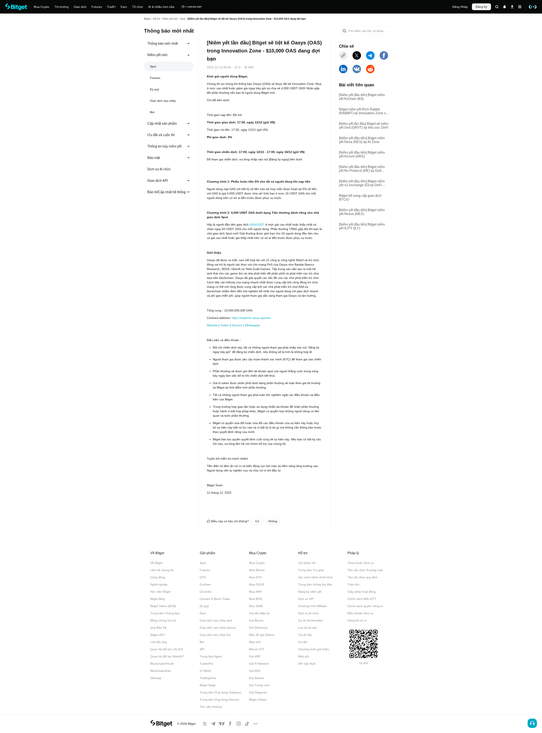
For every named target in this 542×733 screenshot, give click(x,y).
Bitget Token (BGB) (163, 606)
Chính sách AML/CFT (361, 599)
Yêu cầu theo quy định (362, 577)
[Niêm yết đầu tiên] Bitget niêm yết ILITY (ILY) (362, 226)
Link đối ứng (158, 642)
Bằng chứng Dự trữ (163, 620)
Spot (182, 18)
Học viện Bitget (160, 591)
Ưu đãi (302, 642)
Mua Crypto (257, 563)
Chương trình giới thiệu (313, 649)
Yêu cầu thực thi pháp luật (365, 570)
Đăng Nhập (460, 6)
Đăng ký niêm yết (309, 591)
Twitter (224, 325)
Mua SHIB (256, 606)
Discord (237, 325)
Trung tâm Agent (211, 656)
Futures (155, 78)
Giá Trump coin (259, 685)
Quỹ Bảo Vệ (158, 627)
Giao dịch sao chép (163, 100)
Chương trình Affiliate (312, 606)
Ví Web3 (205, 670)
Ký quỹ (154, 89)
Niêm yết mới (170, 18)
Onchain (205, 584)
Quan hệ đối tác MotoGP (167, 656)
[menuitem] (168, 43)
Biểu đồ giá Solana (261, 635)
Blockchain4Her (160, 670)
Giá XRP (254, 656)
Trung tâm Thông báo (165, 613)
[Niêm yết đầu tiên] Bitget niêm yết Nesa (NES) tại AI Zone (362, 140)
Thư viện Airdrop (211, 706)
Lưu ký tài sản (307, 627)
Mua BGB (255, 599)
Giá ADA (254, 670)
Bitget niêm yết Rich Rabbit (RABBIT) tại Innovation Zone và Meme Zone (363, 111)
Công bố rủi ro (357, 620)
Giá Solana (256, 678)
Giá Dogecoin (258, 692)
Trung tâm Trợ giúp (311, 570)
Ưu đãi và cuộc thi (161, 135)
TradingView (208, 678)
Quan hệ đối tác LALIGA (166, 649)
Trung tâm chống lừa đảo (315, 584)
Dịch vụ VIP (306, 599)
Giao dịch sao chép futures (218, 627)
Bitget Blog (157, 599)
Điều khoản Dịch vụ (360, 613)
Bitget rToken (258, 699)
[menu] (168, 119)
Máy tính (255, 642)
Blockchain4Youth (162, 663)
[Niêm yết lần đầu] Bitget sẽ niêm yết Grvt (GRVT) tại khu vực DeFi (364, 125)
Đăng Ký (481, 6)
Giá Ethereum (258, 627)
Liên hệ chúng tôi (161, 570)
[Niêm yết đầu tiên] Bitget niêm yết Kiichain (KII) (362, 97)
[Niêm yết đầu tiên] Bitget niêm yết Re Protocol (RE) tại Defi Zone (362, 169)
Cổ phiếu (206, 591)
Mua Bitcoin (257, 570)
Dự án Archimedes (310, 620)
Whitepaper (252, 325)
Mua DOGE (256, 584)
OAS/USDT (256, 224)
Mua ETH (255, 577)
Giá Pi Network (259, 663)
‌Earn (203, 613)
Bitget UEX (157, 635)
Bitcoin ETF (256, 649)
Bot (152, 112)
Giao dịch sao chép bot (215, 635)
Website (212, 325)
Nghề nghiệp (158, 584)
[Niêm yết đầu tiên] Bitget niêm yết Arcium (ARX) (362, 154)
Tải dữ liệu (305, 635)
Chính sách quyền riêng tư (365, 606)
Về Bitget (156, 563)
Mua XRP (255, 591)
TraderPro (206, 663)
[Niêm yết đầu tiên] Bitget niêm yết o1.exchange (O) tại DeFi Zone (362, 183)
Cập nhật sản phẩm (162, 123)
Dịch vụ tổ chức (159, 169)
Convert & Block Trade (215, 599)
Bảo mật (153, 158)
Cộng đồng (157, 577)
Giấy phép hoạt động (361, 591)
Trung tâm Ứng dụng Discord (219, 699)
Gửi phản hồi (306, 563)
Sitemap (155, 678)
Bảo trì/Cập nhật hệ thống (166, 192)
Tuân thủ (353, 584)
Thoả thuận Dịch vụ (360, 563)
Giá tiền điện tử (259, 613)
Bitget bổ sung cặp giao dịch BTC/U (360, 197)
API (202, 649)
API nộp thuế (306, 663)
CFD (203, 577)
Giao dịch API (157, 180)
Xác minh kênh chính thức (315, 577)
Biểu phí (303, 656)
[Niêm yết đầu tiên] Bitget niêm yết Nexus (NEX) (362, 212)
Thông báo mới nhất (162, 43)
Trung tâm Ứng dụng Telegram (220, 692)
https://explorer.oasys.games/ (251, 318)
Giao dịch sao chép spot (216, 620)
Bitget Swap (208, 685)
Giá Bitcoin (256, 620)
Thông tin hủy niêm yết (164, 146)
